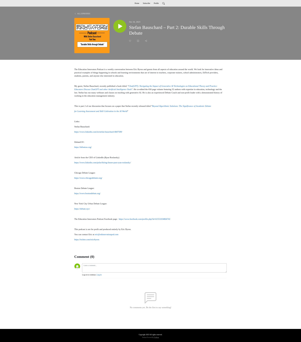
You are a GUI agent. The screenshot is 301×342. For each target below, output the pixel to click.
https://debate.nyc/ (82, 209)
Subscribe (146, 3)
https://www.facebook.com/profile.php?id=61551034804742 (144, 219)
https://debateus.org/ (83, 147)
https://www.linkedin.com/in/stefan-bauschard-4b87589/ (98, 132)
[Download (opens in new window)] (138, 41)
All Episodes (83, 14)
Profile (156, 3)
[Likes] (130, 41)
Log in (99, 275)
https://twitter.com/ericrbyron (86, 239)
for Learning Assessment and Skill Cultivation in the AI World (100, 111)
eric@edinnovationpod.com (106, 234)
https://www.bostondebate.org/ (87, 193)
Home (137, 3)
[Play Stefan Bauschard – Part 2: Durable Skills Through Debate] (119, 26)
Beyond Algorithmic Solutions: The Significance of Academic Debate (181, 106)
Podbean (156, 337)
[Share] (146, 41)
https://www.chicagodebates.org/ (88, 178)
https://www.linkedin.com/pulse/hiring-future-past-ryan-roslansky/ (102, 162)
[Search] (163, 3)
